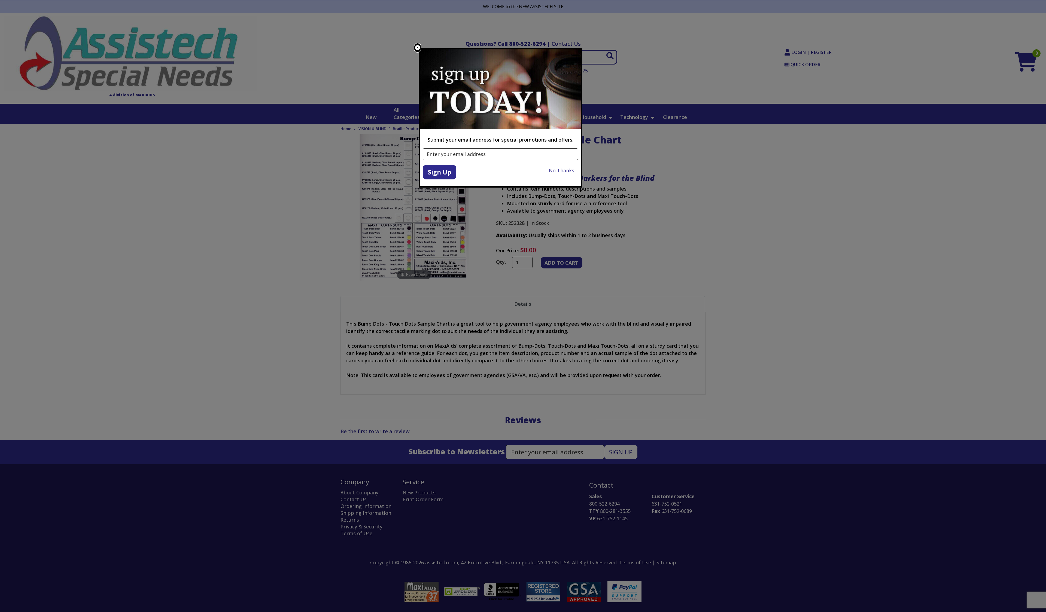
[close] (418, 48)
